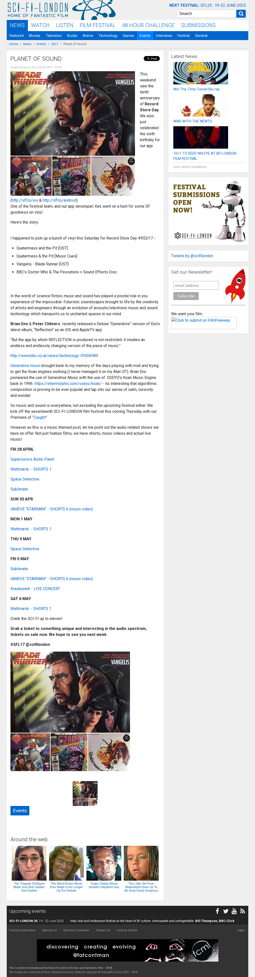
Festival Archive (127, 930)
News (17, 25)
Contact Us (103, 930)
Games (128, 36)
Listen (64, 25)
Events (145, 36)
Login (241, 930)
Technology (108, 36)
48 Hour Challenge (148, 25)
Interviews (164, 36)
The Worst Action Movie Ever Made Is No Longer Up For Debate (66, 887)
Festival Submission (22, 930)
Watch (40, 25)
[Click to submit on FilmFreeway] (204, 327)
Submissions (198, 25)
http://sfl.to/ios (25, 200)
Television (54, 36)
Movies (34, 36)
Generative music (25, 365)
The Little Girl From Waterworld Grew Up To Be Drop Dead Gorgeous (141, 887)
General (201, 36)
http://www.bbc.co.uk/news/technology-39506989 (54, 355)
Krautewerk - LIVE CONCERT (35, 588)
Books (72, 36)
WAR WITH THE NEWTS (192, 121)
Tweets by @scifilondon (192, 255)
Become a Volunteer (76, 930)
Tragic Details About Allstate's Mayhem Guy (104, 885)
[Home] (38, 10)
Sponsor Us (49, 930)
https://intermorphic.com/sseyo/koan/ (69, 383)
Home (13, 44)
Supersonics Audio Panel (32, 459)
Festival (184, 36)
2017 (54, 44)
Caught (40, 417)
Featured (16, 36)
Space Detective (24, 479)
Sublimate (19, 489)
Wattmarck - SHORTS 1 (31, 469)
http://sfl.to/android (59, 200)
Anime (88, 36)
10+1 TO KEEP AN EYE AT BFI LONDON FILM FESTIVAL (204, 156)
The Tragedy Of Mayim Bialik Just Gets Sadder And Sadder (29, 887)
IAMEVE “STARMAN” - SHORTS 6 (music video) (51, 509)
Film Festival (98, 25)
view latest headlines (190, 167)
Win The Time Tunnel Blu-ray (196, 89)
